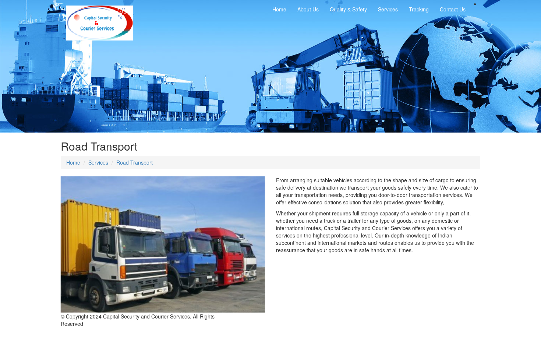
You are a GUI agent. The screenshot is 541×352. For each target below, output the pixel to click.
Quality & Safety (348, 9)
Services (98, 162)
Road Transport (134, 162)
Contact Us (453, 9)
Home (279, 9)
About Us (308, 9)
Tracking (419, 9)
